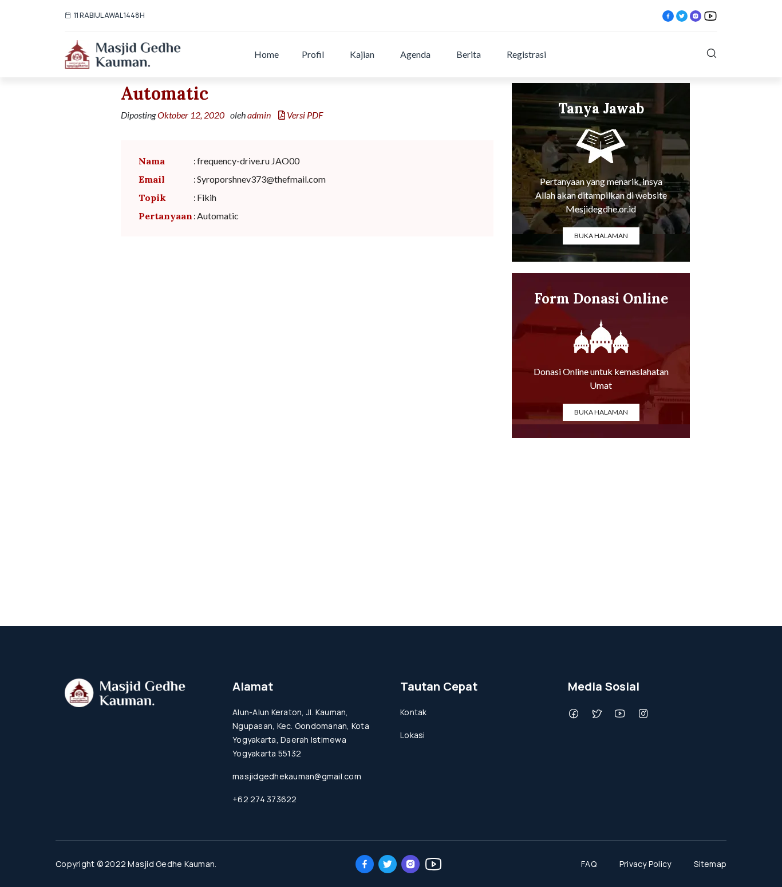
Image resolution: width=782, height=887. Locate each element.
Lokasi (412, 735)
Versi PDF (304, 114)
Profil (313, 54)
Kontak (413, 712)
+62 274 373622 (264, 799)
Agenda (415, 54)
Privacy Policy (645, 863)
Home (266, 54)
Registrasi (526, 54)
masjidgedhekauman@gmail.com (296, 776)
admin (259, 114)
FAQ (589, 863)
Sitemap (710, 863)
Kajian (362, 54)
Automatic (164, 93)
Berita (468, 54)
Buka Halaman (601, 235)
